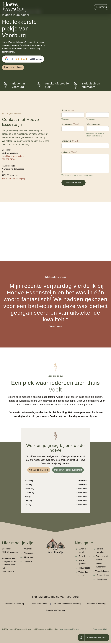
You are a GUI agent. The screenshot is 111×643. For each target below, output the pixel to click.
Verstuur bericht (73, 183)
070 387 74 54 (8, 159)
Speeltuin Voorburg (38, 604)
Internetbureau (65, 629)
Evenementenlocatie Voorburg (67, 604)
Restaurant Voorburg (14, 604)
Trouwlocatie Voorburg (55, 610)
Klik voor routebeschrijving (13, 178)
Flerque (75, 629)
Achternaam (90, 119)
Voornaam (65, 119)
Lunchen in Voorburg (96, 604)
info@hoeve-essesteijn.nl (13, 156)
